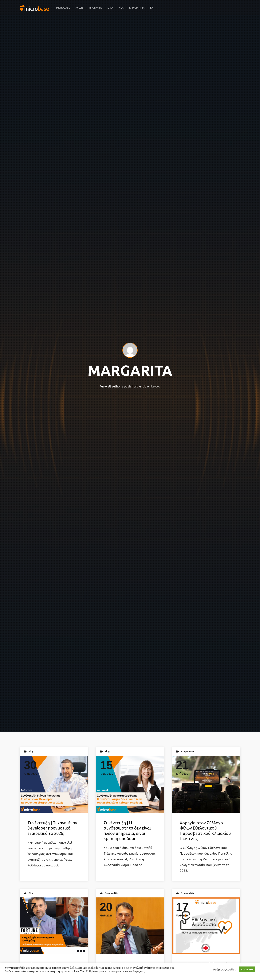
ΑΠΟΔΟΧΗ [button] (247, 969)
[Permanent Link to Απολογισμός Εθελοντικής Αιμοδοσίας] (206, 925)
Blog (31, 751)
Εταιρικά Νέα (188, 751)
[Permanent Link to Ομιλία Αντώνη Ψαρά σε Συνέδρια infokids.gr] (130, 925)
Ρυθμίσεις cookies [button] (224, 969)
